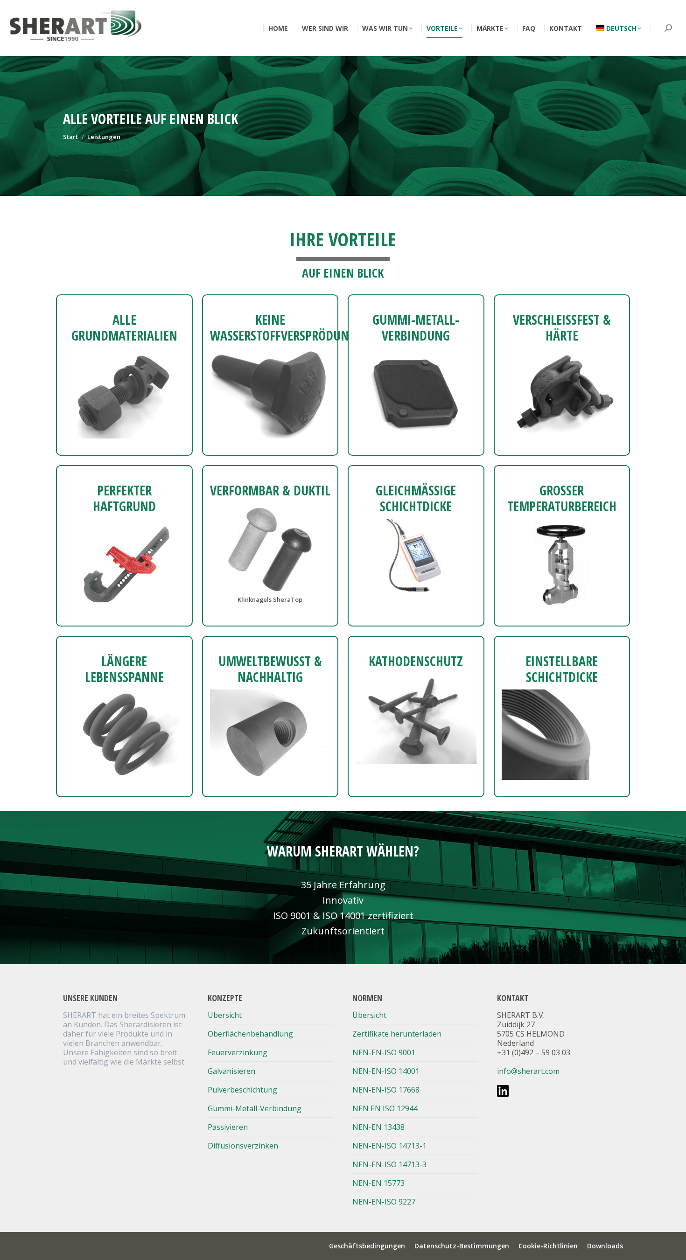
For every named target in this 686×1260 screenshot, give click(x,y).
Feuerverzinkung (237, 1052)
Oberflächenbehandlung (250, 1033)
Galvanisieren (231, 1071)
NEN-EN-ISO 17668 (386, 1089)
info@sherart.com (528, 1071)
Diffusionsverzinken (243, 1145)
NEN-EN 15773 (378, 1183)
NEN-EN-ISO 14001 (386, 1071)
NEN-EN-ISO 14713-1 (389, 1145)
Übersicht (225, 1015)
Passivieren (228, 1127)
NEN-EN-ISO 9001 (383, 1052)
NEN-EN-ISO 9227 (383, 1201)
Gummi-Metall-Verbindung (254, 1108)
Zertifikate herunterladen (396, 1033)
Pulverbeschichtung (242, 1089)
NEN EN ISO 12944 (385, 1108)
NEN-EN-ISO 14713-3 (389, 1164)
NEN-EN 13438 (378, 1127)
